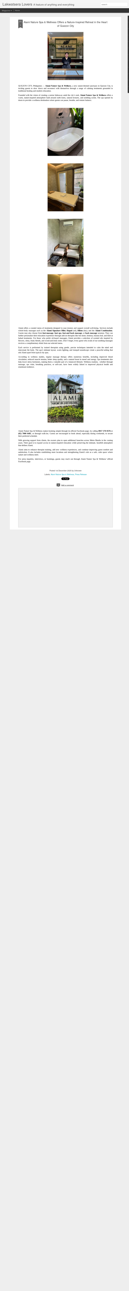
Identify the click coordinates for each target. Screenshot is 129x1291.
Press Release (81, 474)
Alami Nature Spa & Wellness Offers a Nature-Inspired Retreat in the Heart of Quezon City (65, 24)
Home (17, 10)
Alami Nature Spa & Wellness (62, 474)
